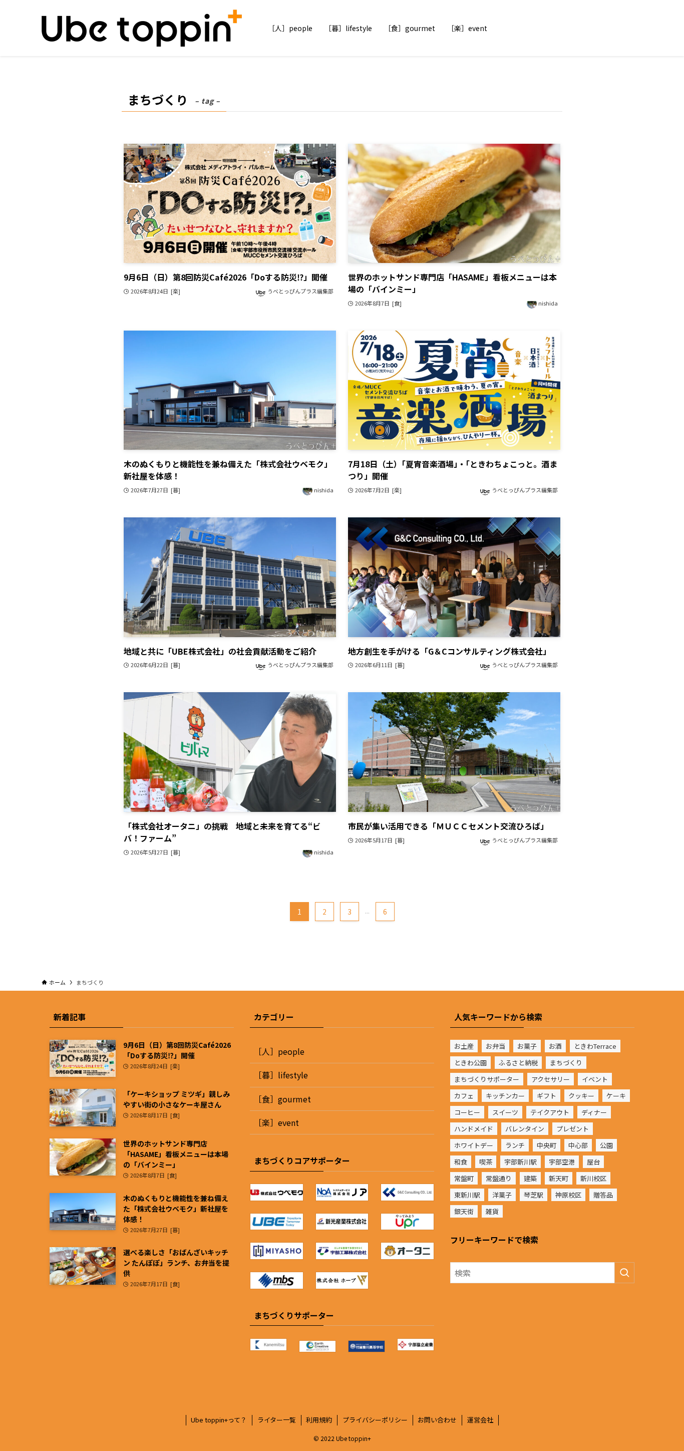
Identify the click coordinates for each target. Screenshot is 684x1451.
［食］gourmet (282, 1099)
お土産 (464, 1046)
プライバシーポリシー (375, 1419)
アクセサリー (550, 1079)
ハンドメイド (473, 1128)
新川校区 (593, 1178)
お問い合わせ (437, 1419)
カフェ (464, 1095)
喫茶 (485, 1162)
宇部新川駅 (520, 1162)
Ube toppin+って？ (219, 1419)
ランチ (515, 1145)
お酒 (555, 1046)
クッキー (581, 1095)
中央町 (546, 1145)
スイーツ (505, 1112)
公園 (606, 1145)
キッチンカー (505, 1095)
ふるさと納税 (518, 1062)
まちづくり (566, 1062)
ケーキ (616, 1095)
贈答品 (603, 1195)
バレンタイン (524, 1128)
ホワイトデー (473, 1145)
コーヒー (467, 1112)
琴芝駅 (533, 1195)
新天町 (558, 1178)
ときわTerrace (595, 1046)
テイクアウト (549, 1112)
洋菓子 (502, 1195)
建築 (530, 1178)
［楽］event (276, 1122)
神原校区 (568, 1195)
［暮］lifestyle (281, 1075)
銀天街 (464, 1211)
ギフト (546, 1095)
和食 (460, 1162)
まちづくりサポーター (486, 1079)
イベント (595, 1079)
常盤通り (499, 1178)
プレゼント (572, 1128)
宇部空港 (562, 1162)
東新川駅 (467, 1195)
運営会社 (480, 1419)
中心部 (578, 1145)
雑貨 (492, 1211)
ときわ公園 (470, 1062)
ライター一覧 (276, 1419)
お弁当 (495, 1046)
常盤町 (464, 1178)
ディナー (594, 1112)
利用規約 (319, 1419)
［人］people (279, 1051)
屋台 (593, 1162)
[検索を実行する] (624, 1272)
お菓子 (527, 1046)
